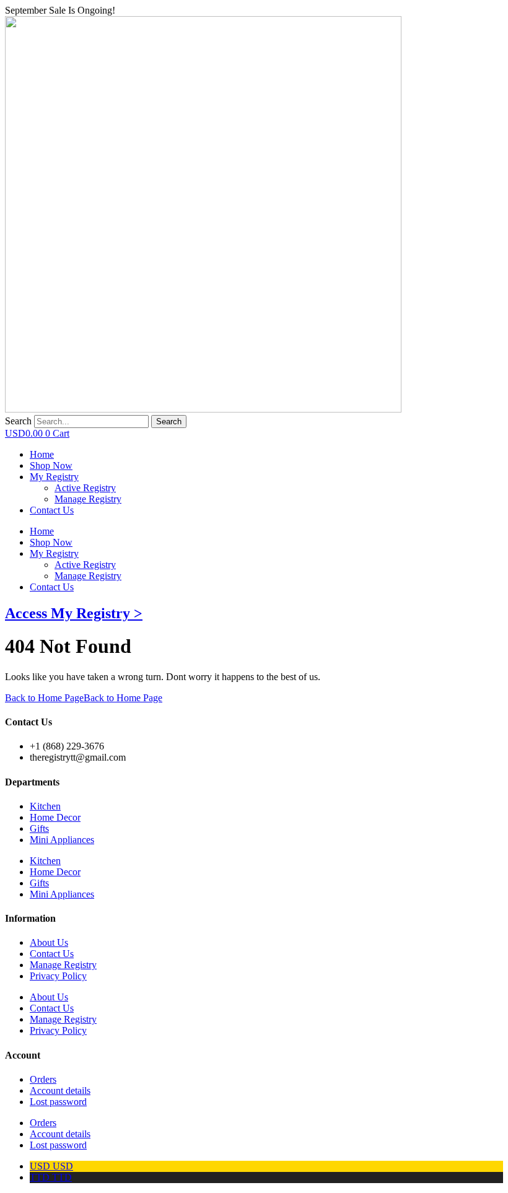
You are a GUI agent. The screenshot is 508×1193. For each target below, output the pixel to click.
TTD (51, 1177)
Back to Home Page (83, 698)
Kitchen (45, 806)
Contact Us (52, 587)
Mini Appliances (62, 839)
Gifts (39, 828)
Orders (43, 1079)
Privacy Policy (58, 976)
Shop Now (51, 542)
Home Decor (55, 817)
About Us (49, 942)
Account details (60, 1090)
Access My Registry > (73, 613)
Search (18, 421)
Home (42, 531)
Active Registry (85, 564)
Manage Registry (88, 575)
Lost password (58, 1101)
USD (51, 1166)
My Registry (54, 553)
